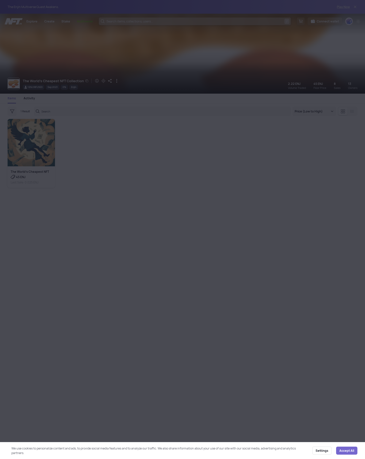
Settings (322, 451)
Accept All (346, 451)
